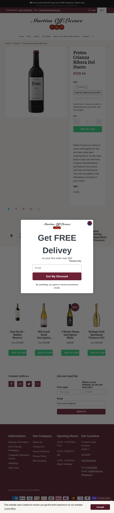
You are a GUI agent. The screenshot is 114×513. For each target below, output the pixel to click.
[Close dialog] (89, 223)
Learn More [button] (10, 508)
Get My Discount (57, 276)
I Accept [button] (100, 507)
